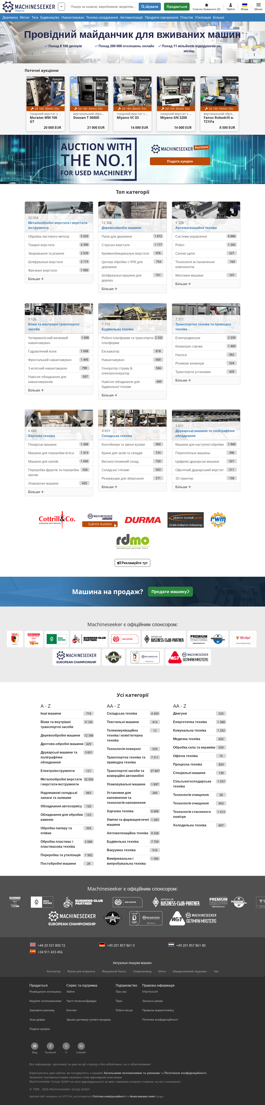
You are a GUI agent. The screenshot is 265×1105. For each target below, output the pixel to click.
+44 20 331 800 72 (51, 945)
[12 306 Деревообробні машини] (132, 216)
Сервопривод (142, 971)
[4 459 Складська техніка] (132, 424)
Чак (216, 971)
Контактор (53, 971)
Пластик (186, 17)
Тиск (34, 17)
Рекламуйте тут (134, 563)
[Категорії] (61, 7)
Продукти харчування (161, 17)
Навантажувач (72, 17)
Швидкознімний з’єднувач (190, 971)
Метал (24, 17)
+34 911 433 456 (50, 952)
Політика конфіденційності (109, 1096)
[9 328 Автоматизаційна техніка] (206, 216)
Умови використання (142, 1096)
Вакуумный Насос (114, 971)
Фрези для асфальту (81, 971)
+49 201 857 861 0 (121, 945)
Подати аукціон (180, 161)
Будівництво (49, 17)
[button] (258, 7)
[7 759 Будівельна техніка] (132, 318)
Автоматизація (131, 17)
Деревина (10, 17)
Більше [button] (34, 279)
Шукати (151, 6)
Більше (218, 17)
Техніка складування (102, 17)
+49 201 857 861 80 (191, 945)
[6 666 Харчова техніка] (59, 424)
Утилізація (203, 17)
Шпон (162, 971)
